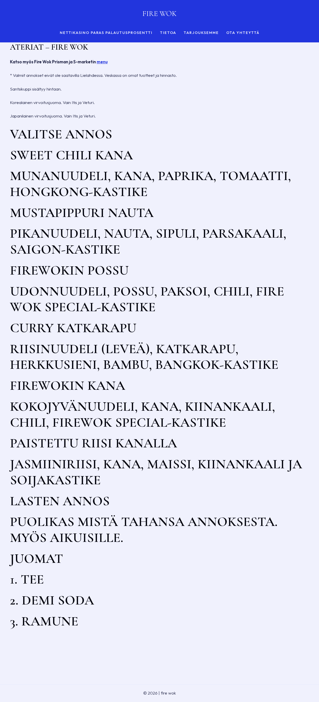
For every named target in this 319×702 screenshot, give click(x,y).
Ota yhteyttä (242, 33)
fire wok (159, 13)
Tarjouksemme (201, 33)
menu (102, 61)
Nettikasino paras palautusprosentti (106, 33)
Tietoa (168, 33)
